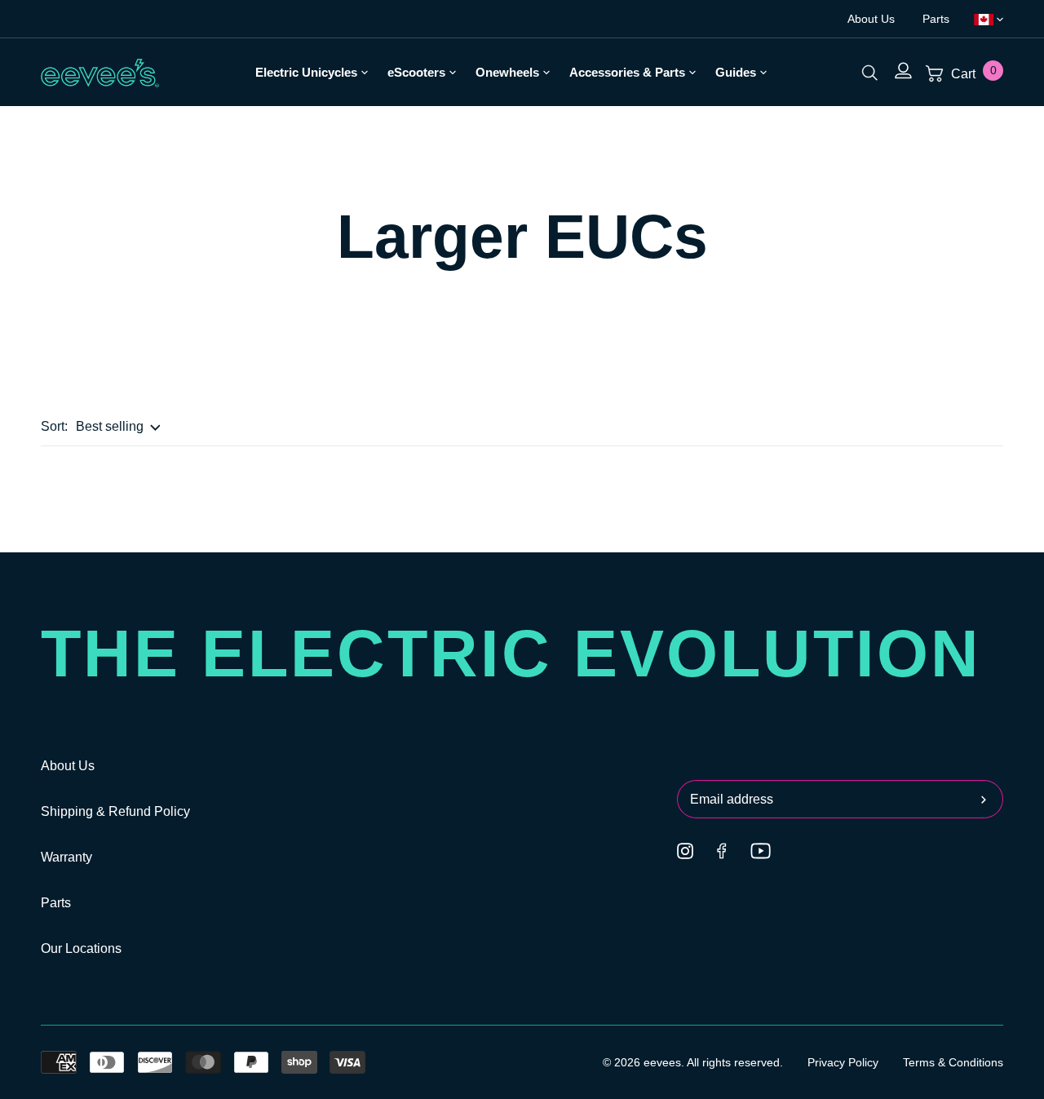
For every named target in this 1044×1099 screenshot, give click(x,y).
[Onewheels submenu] (544, 72)
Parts (935, 18)
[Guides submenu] (761, 72)
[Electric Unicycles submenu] (362, 72)
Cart (972, 74)
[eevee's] (100, 72)
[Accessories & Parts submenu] (690, 72)
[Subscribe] (988, 799)
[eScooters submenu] (450, 72)
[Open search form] (869, 72)
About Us (872, 18)
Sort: (54, 426)
